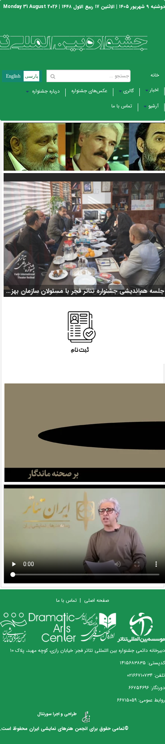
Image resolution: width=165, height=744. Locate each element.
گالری (128, 91)
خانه (155, 75)
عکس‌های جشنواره (89, 91)
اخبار (154, 90)
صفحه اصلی (96, 600)
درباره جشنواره (45, 91)
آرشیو (153, 106)
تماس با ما (121, 106)
